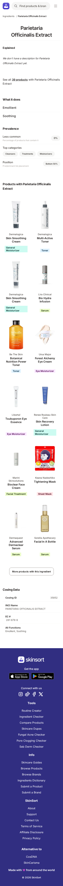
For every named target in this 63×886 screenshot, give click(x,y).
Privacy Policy (31, 838)
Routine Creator (31, 710)
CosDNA (31, 856)
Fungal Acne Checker (31, 734)
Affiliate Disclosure (31, 832)
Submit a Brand (31, 792)
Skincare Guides (31, 762)
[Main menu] (55, 6)
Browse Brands (31, 774)
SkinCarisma (31, 862)
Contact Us (32, 820)
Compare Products (32, 722)
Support (32, 814)
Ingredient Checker (31, 716)
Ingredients (8, 16)
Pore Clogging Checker (31, 740)
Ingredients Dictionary (31, 780)
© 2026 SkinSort (31, 877)
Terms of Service (31, 826)
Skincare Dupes (31, 728)
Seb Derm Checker (31, 746)
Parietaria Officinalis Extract (32, 16)
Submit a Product (32, 786)
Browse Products (31, 768)
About (31, 808)
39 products (20, 79)
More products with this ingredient (31, 571)
